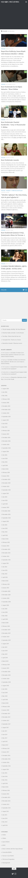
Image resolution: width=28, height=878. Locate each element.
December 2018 (6, 671)
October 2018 (5, 678)
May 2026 (4, 395)
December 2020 (6, 591)
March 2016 (5, 787)
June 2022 (4, 528)
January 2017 (5, 752)
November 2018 (6, 675)
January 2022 (5, 546)
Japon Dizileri (5, 841)
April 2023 (5, 504)
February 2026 (6, 399)
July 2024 (4, 455)
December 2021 (6, 549)
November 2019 (6, 633)
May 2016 (4, 780)
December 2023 (6, 479)
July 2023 (4, 497)
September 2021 (6, 560)
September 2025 (6, 416)
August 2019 (5, 643)
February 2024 (6, 472)
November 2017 (6, 717)
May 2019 (4, 654)
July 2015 (4, 815)
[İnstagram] (26, 290)
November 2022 (6, 514)
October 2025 (5, 413)
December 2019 (6, 629)
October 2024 (5, 444)
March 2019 (5, 661)
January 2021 (5, 587)
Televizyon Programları (8, 859)
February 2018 (6, 706)
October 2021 (5, 556)
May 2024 (4, 462)
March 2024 (5, 469)
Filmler (8, 190)
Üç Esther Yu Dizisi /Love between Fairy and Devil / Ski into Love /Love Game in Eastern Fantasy (12, 354)
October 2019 (5, 636)
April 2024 (5, 465)
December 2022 (6, 511)
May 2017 (4, 738)
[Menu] (26, 2)
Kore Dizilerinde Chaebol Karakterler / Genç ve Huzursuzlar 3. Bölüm (13, 124)
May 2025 (4, 427)
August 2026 (5, 388)
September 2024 (6, 448)
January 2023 (5, 507)
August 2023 (5, 493)
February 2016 (6, 790)
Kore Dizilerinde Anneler (10, 160)
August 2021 (5, 563)
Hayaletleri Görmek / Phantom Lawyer (12, 343)
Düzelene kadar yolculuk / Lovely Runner (13, 332)
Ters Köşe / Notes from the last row (11, 336)
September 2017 (6, 724)
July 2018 (4, 689)
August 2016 (5, 769)
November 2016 (6, 759)
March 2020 (5, 622)
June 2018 (4, 692)
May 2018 (4, 696)
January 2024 (5, 476)
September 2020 (6, 601)
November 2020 (6, 594)
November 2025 (6, 409)
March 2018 (5, 703)
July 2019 (4, 647)
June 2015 (4, 818)
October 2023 (5, 486)
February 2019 (6, 664)
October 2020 (5, 598)
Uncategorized (6, 862)
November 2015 (6, 801)
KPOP (3, 845)
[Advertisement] (14, 15)
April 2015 (5, 825)
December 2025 (6, 406)
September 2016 (6, 766)
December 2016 (6, 755)
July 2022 (4, 525)
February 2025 (6, 430)
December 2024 (6, 437)
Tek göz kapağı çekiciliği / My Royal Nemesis (13, 329)
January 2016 (5, 794)
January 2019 (5, 668)
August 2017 (5, 727)
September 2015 (6, 808)
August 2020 (5, 605)
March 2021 (5, 580)
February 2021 (6, 584)
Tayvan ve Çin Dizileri (8, 855)
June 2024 (4, 458)
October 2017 (5, 720)
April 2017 (5, 741)
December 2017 (6, 713)
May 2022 (4, 532)
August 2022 (5, 521)
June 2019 (4, 650)
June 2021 (4, 570)
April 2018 (5, 699)
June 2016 (4, 776)
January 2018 (5, 710)
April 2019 (5, 657)
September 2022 (6, 518)
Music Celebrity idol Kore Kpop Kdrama (12, 848)
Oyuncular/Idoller (16, 190)
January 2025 (5, 434)
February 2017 (6, 748)
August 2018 (5, 685)
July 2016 (4, 773)
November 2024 (6, 441)
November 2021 (6, 553)
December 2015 (6, 797)
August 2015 (5, 811)
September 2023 (6, 490)
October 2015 (5, 804)
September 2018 (6, 682)
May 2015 (4, 822)
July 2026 (4, 392)
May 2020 (4, 615)
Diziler (3, 49)
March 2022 (5, 539)
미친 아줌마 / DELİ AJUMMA (10, 2)
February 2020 (6, 626)
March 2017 (5, 745)
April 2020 (5, 619)
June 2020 (4, 612)
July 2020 (4, 608)
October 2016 (5, 762)
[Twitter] (23, 290)
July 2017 (4, 731)
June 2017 (4, 734)
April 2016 (5, 783)
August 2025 (5, 420)
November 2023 (6, 483)
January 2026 (5, 402)
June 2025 (4, 423)
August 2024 (5, 451)
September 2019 (6, 640)
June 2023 (4, 500)
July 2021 (4, 566)
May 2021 (4, 573)
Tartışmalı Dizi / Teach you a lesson (11, 339)
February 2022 (6, 542)
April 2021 (5, 577)
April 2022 (5, 535)
